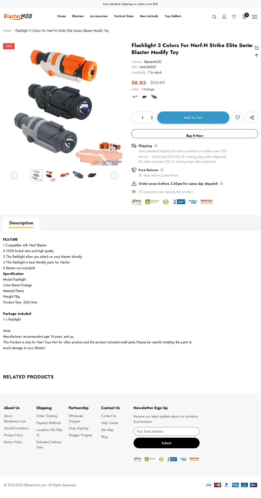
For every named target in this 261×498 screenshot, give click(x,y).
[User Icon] (224, 16)
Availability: (139, 72)
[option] (64, 104)
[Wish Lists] (237, 117)
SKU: (135, 67)
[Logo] (18, 17)
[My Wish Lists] (234, 17)
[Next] (114, 175)
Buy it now (194, 135)
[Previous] (14, 175)
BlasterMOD (153, 61)
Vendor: (137, 61)
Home (7, 30)
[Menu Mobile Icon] (254, 16)
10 (141, 191)
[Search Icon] (214, 17)
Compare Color (111, 150)
